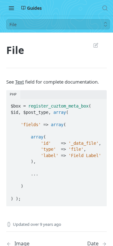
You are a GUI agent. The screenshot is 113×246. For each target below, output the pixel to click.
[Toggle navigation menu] (11, 8)
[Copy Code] (99, 104)
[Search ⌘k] (105, 8)
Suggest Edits (92, 45)
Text (19, 82)
